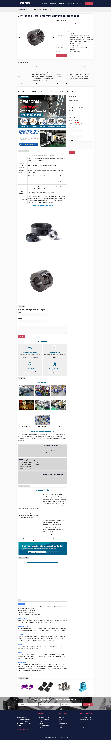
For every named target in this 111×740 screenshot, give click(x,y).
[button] (89, 3)
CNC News (40, 727)
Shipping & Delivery (60, 91)
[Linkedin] (27, 729)
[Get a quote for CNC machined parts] (42, 138)
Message (20, 325)
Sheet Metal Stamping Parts (76, 107)
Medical (61, 721)
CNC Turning (41, 721)
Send (21, 336)
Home (37, 3)
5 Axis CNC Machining (43, 717)
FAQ (52, 91)
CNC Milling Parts (73, 104)
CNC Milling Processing (50, 445)
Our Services (33, 91)
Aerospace (61, 717)
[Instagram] (24, 729)
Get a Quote (70, 91)
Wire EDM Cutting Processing (53, 474)
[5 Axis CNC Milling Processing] (30, 450)
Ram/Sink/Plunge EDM (44, 725)
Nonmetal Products (73, 120)
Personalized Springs (74, 117)
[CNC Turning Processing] (54, 464)
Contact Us (79, 3)
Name (20, 312)
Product (61, 3)
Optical (60, 725)
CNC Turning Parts (25, 9)
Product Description (23, 91)
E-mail (20, 318)
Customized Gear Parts (74, 114)
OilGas (60, 727)
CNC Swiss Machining (43, 719)
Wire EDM (40, 723)
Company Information (43, 91)
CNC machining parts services (55, 434)
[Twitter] (21, 729)
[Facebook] (18, 729)
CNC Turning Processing (27, 460)
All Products (72, 96)
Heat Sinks (71, 110)
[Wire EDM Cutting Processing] (30, 477)
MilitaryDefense (63, 723)
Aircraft (60, 719)
